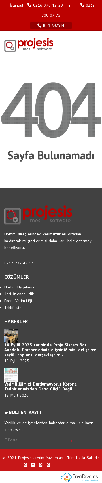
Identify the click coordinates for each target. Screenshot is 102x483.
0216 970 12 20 (48, 5)
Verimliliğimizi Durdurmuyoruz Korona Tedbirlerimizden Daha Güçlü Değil (40, 386)
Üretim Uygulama (19, 287)
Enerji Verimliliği (18, 300)
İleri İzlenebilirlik (19, 293)
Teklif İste (13, 307)
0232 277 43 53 (19, 262)
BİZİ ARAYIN (54, 25)
